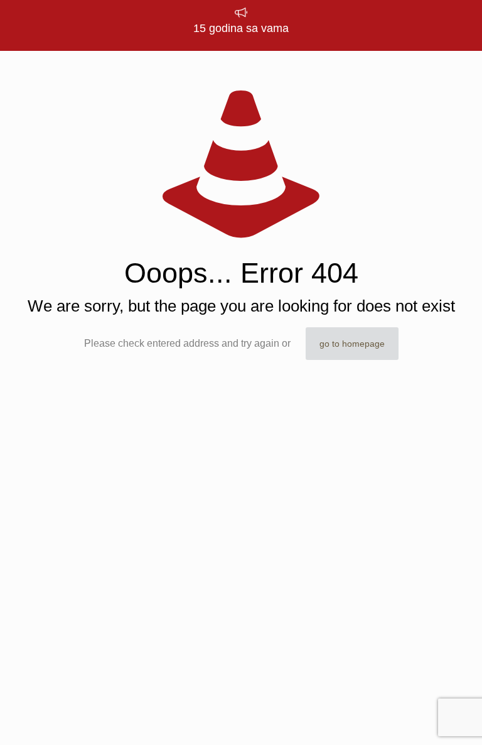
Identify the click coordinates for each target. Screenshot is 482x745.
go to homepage (352, 344)
